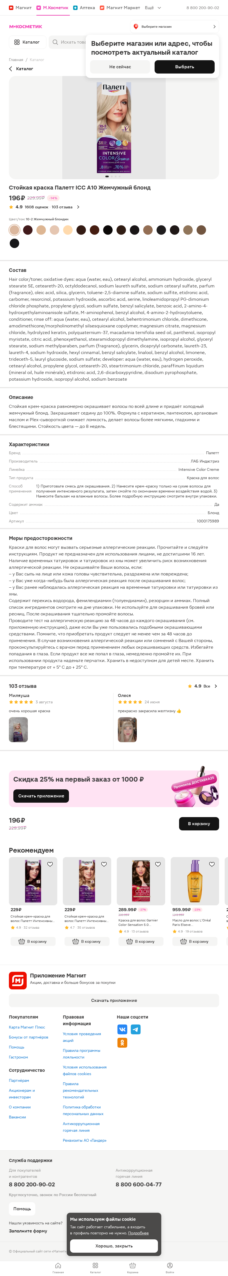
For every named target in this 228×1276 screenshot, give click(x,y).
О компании (20, 1107)
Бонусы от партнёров (28, 1037)
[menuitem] (58, 1268)
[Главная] (26, 26)
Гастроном (18, 1057)
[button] (174, 26)
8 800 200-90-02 (203, 8)
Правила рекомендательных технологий (80, 1090)
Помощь (16, 1047)
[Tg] (135, 1029)
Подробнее (138, 1233)
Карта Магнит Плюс (27, 1027)
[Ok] (122, 1042)
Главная (16, 59)
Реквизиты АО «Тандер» (84, 1140)
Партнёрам (19, 1080)
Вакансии (17, 1117)
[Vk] (122, 1029)
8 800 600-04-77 (139, 1184)
